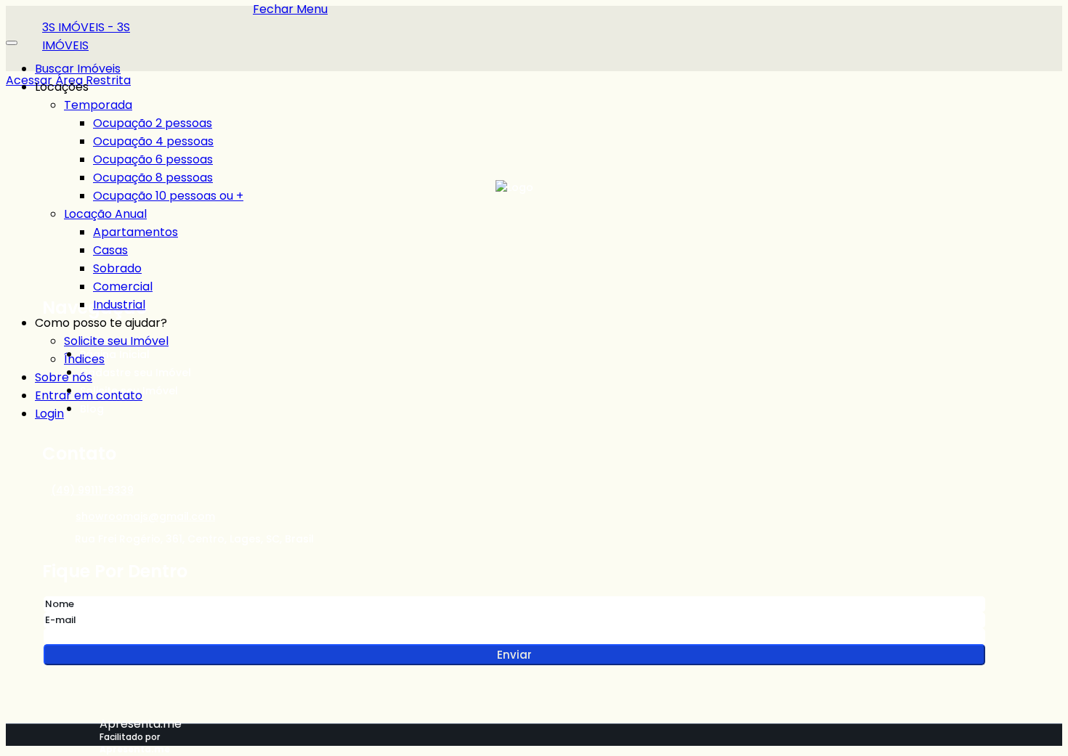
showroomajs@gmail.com (145, 516)
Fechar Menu (290, 9)
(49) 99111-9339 (92, 490)
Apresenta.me (141, 723)
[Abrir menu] (11, 39)
